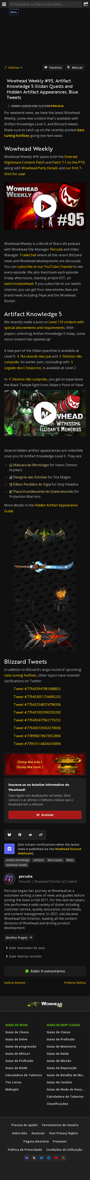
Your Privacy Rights (63, 1133)
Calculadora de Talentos (23, 1075)
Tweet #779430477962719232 (37, 720)
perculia (57, 106)
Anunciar (38, 1133)
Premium (60, 1141)
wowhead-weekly (16, 865)
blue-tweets (55, 860)
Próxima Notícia (75, 983)
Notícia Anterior (15, 983)
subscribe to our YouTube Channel (44, 266)
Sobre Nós (19, 1133)
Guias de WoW (16, 1025)
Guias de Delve (16, 1039)
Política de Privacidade (25, 1150)
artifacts (38, 860)
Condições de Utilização (64, 1150)
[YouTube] (56, 1158)
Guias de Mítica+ (17, 1054)
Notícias (13, 67)
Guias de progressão (20, 1046)
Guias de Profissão (19, 1061)
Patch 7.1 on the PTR (68, 162)
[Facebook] (20, 835)
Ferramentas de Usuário (60, 1125)
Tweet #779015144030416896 (37, 743)
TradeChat (27, 255)
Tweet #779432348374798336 (37, 704)
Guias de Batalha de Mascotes (66, 1075)
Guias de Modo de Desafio (66, 1089)
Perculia (56, 249)
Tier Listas (13, 1082)
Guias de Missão (59, 1061)
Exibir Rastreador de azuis (27, 948)
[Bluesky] (9, 835)
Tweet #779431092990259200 (37, 712)
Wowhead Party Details (40, 168)
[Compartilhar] (86, 4)
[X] (34, 1158)
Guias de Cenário (59, 1082)
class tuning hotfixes (20, 675)
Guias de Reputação (62, 1068)
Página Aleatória (36, 1141)
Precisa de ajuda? (25, 1125)
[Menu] (4, 4)
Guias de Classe (17, 1032)
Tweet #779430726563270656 (37, 728)
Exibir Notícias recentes (25, 956)
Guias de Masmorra (61, 1046)
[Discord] (27, 1158)
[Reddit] (30, 835)
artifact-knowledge (17, 860)
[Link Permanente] (41, 835)
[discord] (9, 849)
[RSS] (63, 1158)
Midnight (12, 1089)
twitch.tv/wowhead (18, 283)
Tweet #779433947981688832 (37, 688)
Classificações (57, 1104)
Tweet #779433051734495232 (37, 696)
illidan (70, 860)
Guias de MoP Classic (63, 1025)
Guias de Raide (16, 1068)
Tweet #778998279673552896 (37, 736)
